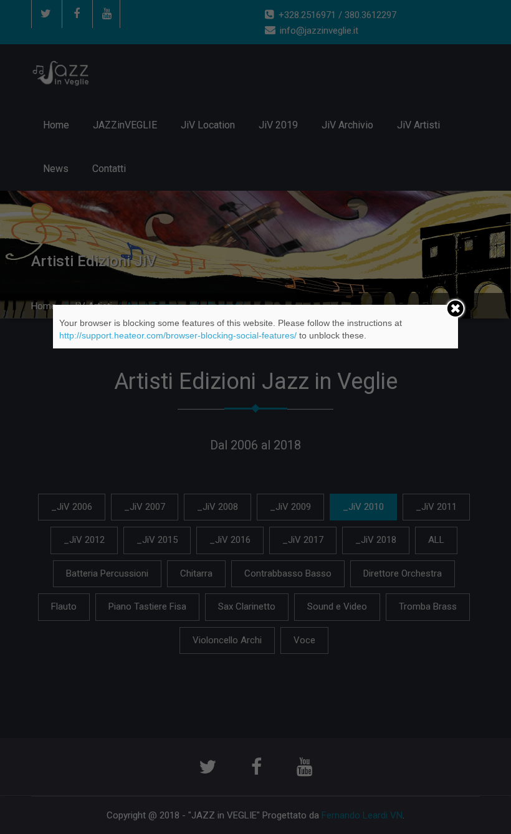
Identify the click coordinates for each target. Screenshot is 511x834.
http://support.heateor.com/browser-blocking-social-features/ (178, 335)
